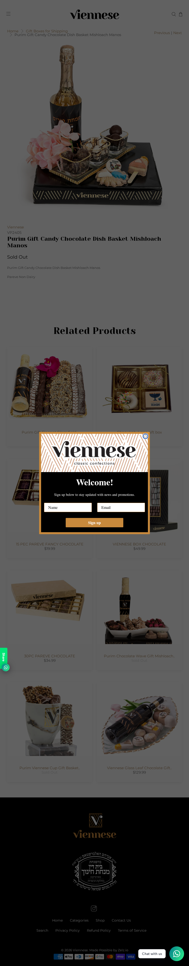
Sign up (94, 522)
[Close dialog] (145, 436)
